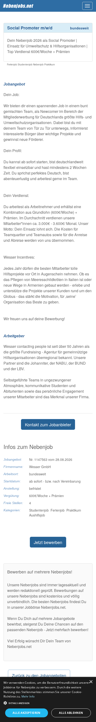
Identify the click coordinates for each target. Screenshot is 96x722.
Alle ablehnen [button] (71, 713)
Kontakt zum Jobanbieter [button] (48, 424)
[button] (48, 703)
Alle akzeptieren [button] (26, 713)
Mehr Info (28, 696)
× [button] (91, 682)
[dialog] (48, 699)
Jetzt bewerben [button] (48, 542)
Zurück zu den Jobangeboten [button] (39, 675)
